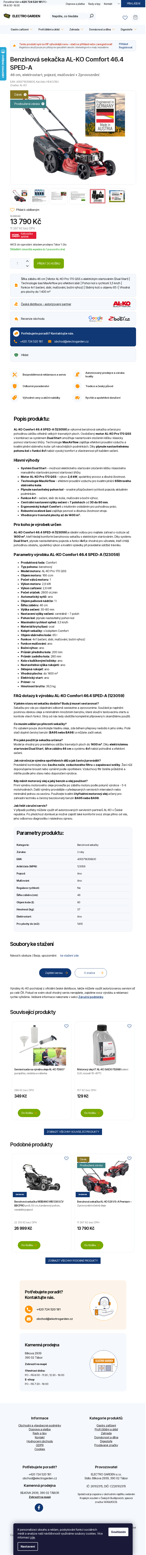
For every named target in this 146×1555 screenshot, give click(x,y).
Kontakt (108, 3)
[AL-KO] (122, 304)
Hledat (91, 16)
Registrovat (125, 47)
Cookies (40, 1449)
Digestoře (106, 1441)
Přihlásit (123, 44)
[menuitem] (21, 29)
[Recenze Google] (95, 319)
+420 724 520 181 (31, 341)
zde (32, 1537)
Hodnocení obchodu (40, 1441)
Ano (79, 873)
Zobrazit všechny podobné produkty (73, 1260)
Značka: (18, 85)
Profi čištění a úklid (106, 1429)
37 (78, 909)
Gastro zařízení (106, 1425)
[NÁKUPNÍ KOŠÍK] (136, 16)
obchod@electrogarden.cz (71, 341)
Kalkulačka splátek (27, 235)
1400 (80, 923)
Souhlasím (118, 1532)
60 (78, 902)
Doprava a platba (75, 3)
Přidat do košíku (48, 263)
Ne (78, 887)
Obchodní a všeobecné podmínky (39, 1425)
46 (78, 894)
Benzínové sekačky (87, 844)
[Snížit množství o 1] (27, 266)
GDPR (40, 1445)
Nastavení (28, 1546)
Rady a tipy (94, 3)
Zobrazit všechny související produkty (73, 1131)
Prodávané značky (106, 1445)
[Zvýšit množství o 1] (27, 261)
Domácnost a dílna (106, 1437)
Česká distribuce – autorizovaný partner (46, 304)
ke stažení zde (69, 955)
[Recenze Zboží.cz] (119, 318)
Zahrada (106, 1433)
